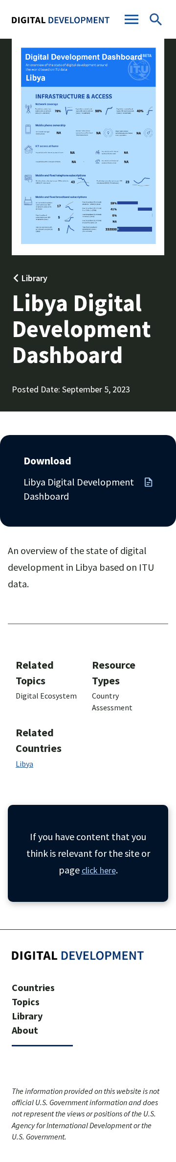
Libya (24, 764)
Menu (131, 19)
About (25, 1030)
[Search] (156, 20)
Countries (33, 987)
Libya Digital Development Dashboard (78, 489)
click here (99, 870)
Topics (26, 1001)
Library (34, 278)
